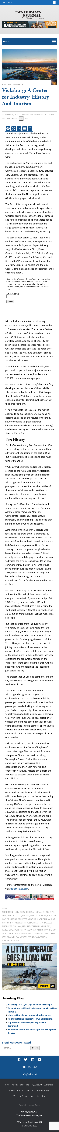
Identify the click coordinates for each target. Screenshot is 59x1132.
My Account (37, 1084)
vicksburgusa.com (19, 888)
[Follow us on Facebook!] (19, 1059)
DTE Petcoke (14, 915)
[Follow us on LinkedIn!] (32, 1059)
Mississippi (8, 922)
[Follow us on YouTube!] (39, 1059)
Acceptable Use (38, 1096)
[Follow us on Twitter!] (25, 1059)
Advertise (48, 1084)
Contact (20, 1090)
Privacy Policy (43, 1090)
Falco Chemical (38, 915)
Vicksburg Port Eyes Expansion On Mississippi (30, 1004)
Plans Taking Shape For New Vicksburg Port (29, 1015)
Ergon (25, 915)
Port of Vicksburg (24, 929)
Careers (11, 1090)
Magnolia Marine (46, 919)
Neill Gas (45, 926)
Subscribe (24, 1084)
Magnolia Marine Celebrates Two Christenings (31, 1018)
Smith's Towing (43, 929)
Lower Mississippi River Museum (19, 919)
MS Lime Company (31, 926)
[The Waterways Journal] (29, 14)
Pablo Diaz (7, 929)
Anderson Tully (10, 912)
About (14, 1084)
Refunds (30, 1090)
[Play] (21, 118)
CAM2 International (31, 912)
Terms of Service (21, 1096)
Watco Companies (25, 936)
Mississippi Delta (23, 922)
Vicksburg (14, 933)
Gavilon (51, 915)
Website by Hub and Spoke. (29, 1105)
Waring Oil (27, 933)
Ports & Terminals (12, 84)
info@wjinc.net (29, 1074)
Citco (46, 912)
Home (6, 1084)
